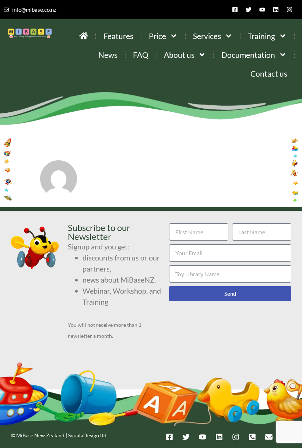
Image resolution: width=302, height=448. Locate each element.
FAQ (140, 54)
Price (157, 36)
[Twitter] (248, 9)
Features (118, 36)
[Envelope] (268, 437)
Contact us (268, 73)
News (107, 54)
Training (261, 36)
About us (179, 54)
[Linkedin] (276, 9)
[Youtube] (262, 9)
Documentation (248, 54)
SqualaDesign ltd (87, 435)
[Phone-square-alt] (252, 437)
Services (207, 36)
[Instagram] (289, 9)
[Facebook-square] (235, 9)
